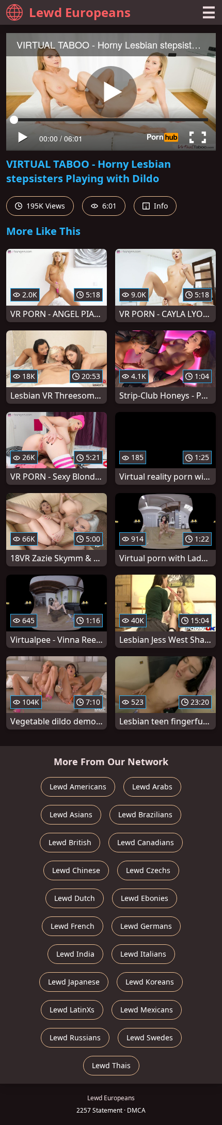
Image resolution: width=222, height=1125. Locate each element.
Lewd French (72, 926)
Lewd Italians (143, 954)
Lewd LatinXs (72, 1010)
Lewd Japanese (74, 982)
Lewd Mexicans (146, 1010)
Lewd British (70, 842)
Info (160, 206)
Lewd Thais (111, 1065)
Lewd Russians (75, 1037)
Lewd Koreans (149, 982)
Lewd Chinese (76, 870)
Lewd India (75, 954)
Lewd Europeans (80, 12)
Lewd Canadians (145, 842)
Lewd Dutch (74, 898)
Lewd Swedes (149, 1037)
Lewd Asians (71, 814)
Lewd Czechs (148, 870)
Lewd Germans (146, 926)
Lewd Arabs (152, 786)
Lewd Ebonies (144, 898)
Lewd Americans (78, 786)
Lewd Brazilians (145, 814)
